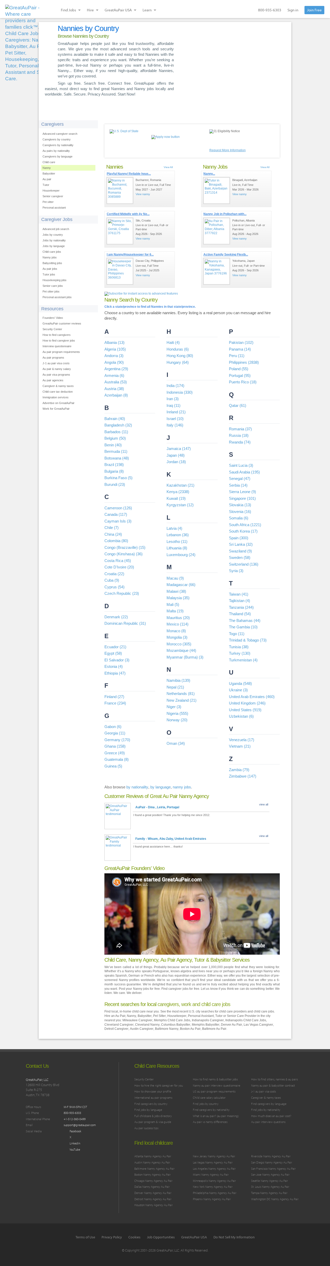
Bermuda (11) (115, 451)
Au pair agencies (53, 380)
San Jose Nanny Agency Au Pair (270, 1174)
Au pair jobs (50, 268)
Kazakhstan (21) (180, 485)
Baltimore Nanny (166, 1029)
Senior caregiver (53, 196)
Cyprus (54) (114, 587)
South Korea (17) (243, 531)
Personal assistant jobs (57, 297)
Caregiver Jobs (56, 219)
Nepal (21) (175, 687)
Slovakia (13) (240, 505)
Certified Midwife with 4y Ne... (128, 214)
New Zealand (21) (181, 700)
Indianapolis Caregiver (208, 1020)
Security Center (52, 329)
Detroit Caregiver (116, 1029)
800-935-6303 (269, 9)
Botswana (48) (116, 458)
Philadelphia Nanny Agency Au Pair (214, 1193)
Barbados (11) (116, 432)
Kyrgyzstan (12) (180, 505)
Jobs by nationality (54, 240)
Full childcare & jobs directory (153, 1116)
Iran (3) (173, 399)
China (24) (113, 534)
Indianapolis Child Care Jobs (245, 1020)
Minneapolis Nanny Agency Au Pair (214, 1181)
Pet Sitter (159, 1016)
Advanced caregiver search (60, 133)
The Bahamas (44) (244, 620)
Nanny (47, 167)
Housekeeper (51, 190)
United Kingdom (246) (247, 703)
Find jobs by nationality (265, 1110)
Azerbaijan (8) (116, 395)
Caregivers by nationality (58, 145)
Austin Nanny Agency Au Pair (152, 1162)
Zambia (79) (239, 769)
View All (168, 167)
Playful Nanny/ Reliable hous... (129, 174)
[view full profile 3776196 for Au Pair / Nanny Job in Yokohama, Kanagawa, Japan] (216, 271)
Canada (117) (115, 514)
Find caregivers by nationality (211, 1110)
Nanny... (209, 174)
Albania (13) (114, 342)
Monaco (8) (176, 631)
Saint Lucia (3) (241, 465)
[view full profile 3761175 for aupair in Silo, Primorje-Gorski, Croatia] (120, 231)
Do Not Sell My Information (234, 1237)
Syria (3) (236, 570)
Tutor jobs (49, 274)
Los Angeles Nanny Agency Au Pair (214, 1168)
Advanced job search (56, 229)
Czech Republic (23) (121, 593)
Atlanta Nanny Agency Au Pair (152, 1156)
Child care (49, 162)
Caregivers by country (57, 139)
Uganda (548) (240, 683)
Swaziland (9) (240, 551)
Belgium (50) (115, 438)
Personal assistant (54, 207)
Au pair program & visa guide (152, 1122)
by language (160, 787)
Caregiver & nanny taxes (58, 385)
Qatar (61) (237, 405)
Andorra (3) (113, 355)
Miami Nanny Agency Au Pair (211, 1174)
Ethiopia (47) (115, 673)
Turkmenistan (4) (243, 660)
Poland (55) (238, 369)
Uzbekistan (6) (241, 716)
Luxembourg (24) (181, 554)
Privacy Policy (112, 1237)
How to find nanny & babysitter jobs (215, 1079)
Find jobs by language (148, 1110)
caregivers (168, 1004)
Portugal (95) (240, 375)
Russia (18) (239, 435)
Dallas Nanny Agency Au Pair (152, 1187)
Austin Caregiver (141, 1029)
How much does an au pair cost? (271, 1116)
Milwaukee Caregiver (137, 1020)
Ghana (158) (115, 746)
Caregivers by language (57, 156)
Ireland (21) (176, 412)
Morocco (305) (179, 644)
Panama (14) (240, 349)
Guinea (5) (113, 766)
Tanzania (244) (241, 607)
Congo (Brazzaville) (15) (124, 547)
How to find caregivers (57, 334)
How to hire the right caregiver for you (158, 1085)
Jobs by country (53, 234)
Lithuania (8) (177, 548)
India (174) (175, 385)
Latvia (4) (174, 528)
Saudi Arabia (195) (244, 472)
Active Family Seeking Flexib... (225, 254)
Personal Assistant (201, 1016)
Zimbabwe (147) (242, 776)
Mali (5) (173, 604)
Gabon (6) (112, 726)
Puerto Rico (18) (243, 382)
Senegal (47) (239, 478)
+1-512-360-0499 (75, 1119)
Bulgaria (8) (114, 471)
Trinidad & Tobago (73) (248, 640)
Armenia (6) (114, 375)
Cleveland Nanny (147, 1024)
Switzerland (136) (243, 564)
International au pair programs (153, 1097)
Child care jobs (52, 251)
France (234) (115, 703)
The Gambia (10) (243, 627)
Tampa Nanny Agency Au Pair (269, 1193)
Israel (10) (175, 418)
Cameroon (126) (118, 508)
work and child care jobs (205, 1004)
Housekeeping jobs (55, 280)
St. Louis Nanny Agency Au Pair (270, 1187)
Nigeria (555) (177, 713)
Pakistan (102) (241, 342)
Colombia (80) (116, 541)
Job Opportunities (161, 1237)
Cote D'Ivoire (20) (119, 567)
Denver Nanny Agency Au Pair (152, 1193)
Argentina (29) (116, 369)
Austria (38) (114, 388)
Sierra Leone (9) (242, 491)
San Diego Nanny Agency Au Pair (271, 1162)
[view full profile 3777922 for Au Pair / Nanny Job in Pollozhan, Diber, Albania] (216, 231)
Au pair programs (53, 357)
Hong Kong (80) (180, 355)
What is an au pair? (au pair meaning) (216, 1116)
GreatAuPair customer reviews (62, 323)
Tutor (46, 184)
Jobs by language (54, 246)
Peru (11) (236, 355)
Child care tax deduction (58, 391)
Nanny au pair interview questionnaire (216, 1085)
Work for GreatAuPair (56, 408)
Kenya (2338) (178, 491)
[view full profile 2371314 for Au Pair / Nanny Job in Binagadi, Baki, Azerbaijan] (216, 190)
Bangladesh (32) (118, 425)
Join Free (314, 9)
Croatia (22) (114, 574)
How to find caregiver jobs (59, 340)
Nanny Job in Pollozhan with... (224, 214)
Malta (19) (175, 611)
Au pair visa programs (56, 374)
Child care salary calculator (209, 1097)
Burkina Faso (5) (118, 478)
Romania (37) (240, 429)
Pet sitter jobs (51, 291)
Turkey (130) (239, 653)
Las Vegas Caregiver (258, 1024)
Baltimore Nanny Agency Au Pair (154, 1168)
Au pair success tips (146, 1128)
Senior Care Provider (242, 1016)
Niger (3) (174, 707)
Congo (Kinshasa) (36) (123, 554)
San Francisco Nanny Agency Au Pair (273, 1168)
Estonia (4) (113, 666)
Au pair (47, 179)
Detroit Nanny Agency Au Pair (152, 1199)
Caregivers (52, 124)
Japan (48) (176, 455)
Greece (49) (114, 753)
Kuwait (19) (176, 498)
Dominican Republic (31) (125, 623)
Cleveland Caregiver (119, 1024)
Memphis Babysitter (205, 1024)
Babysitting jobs (52, 263)
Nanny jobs (50, 257)
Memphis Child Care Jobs (172, 1020)
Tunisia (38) (239, 647)
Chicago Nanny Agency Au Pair (153, 1181)
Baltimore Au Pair (214, 1029)
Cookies (134, 1237)
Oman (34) (176, 743)
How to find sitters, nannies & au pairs (274, 1079)
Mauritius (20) (178, 617)
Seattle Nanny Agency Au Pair (269, 1181)
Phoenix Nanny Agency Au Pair (212, 1199)
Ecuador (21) (115, 647)
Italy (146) (175, 425)
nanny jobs (182, 787)
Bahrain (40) (114, 418)
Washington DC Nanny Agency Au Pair (275, 1199)
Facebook (75, 1131)
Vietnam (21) (240, 746)
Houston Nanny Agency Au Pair (153, 1205)
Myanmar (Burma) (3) (185, 657)
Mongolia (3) (177, 637)
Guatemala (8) (116, 759)
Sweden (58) (239, 557)
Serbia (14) (238, 485)
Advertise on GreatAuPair (59, 403)
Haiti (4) (173, 342)
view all (263, 804)
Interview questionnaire (57, 346)
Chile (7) (111, 527)
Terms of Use (85, 1237)
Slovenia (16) (240, 511)
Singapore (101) (242, 498)
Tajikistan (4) (239, 600)
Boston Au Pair (190, 1029)
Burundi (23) (114, 484)
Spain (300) (238, 538)
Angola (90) (114, 362)
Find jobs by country (205, 1104)
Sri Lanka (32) (241, 544)
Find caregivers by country (150, 1104)
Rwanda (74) (240, 442)
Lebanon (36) (178, 535)
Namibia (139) (178, 680)
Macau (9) (175, 578)
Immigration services (56, 397)
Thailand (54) (240, 614)
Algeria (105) (115, 349)
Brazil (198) (114, 464)
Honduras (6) (178, 349)
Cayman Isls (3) (117, 521)
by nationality (137, 787)
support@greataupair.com (80, 1125)
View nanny (143, 194)
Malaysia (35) (178, 598)
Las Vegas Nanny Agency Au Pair (213, 1162)
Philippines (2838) (244, 362)
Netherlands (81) (181, 693)
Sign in (292, 9)
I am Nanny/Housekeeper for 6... (130, 254)
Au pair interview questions (268, 1122)
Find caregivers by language (268, 1104)
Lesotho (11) (177, 541)
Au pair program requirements (61, 351)
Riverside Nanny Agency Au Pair (271, 1156)
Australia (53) (115, 382)
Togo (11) (236, 633)
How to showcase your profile (152, 1091)
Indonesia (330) (180, 392)
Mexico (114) (177, 624)
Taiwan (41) (238, 594)
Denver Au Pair (231, 1024)
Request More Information (227, 150)
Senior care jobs (53, 285)
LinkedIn (74, 1143)
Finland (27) (114, 696)
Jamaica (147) (179, 448)
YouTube (74, 1149)
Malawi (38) (176, 591)
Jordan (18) (176, 462)
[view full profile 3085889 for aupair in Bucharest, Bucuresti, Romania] (120, 190)
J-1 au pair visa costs (56, 363)
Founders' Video (53, 317)
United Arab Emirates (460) (252, 696)
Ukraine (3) (238, 690)
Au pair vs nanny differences (210, 1122)
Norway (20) (177, 720)
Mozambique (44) (181, 650)
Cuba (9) (111, 580)
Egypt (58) (113, 653)
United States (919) (245, 710)
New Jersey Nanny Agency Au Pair (214, 1156)
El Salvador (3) (116, 660)
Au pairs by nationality (56, 150)
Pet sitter (48, 201)
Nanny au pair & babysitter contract (273, 1085)
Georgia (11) (114, 733)
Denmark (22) (116, 617)
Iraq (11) (173, 405)
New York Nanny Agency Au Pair (213, 1187)
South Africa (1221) (245, 525)
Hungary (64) (178, 362)
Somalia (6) (238, 518)
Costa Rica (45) (117, 560)
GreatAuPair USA (194, 1237)
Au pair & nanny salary (57, 368)
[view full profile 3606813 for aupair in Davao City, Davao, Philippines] (120, 271)
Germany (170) (117, 740)
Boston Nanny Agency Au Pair (152, 1174)
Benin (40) (113, 445)
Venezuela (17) (241, 740)
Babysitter (49, 173)
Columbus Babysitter (175, 1024)
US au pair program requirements (214, 1091)
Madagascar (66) (181, 584)
